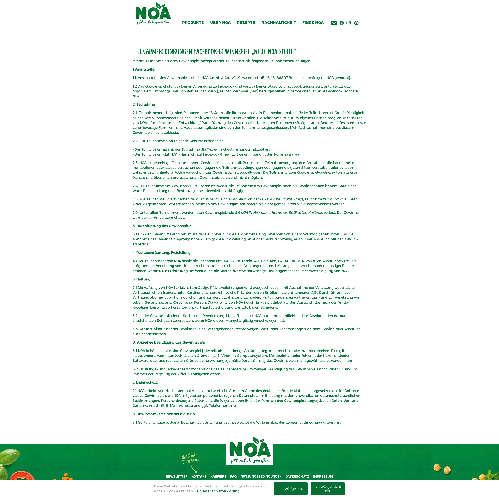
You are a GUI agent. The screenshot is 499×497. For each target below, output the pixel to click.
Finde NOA (313, 22)
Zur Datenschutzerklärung (217, 491)
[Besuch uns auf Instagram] (348, 28)
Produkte (193, 22)
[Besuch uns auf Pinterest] (356, 28)
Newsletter (177, 476)
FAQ (233, 476)
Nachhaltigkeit (278, 22)
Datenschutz (297, 476)
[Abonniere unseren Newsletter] (334, 28)
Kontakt (199, 476)
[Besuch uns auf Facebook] (341, 28)
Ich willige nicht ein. (328, 488)
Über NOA (220, 22)
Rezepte (246, 22)
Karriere (218, 476)
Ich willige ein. (291, 488)
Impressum (323, 476)
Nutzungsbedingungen (261, 476)
